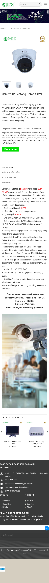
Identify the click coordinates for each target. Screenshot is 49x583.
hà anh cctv (33, 140)
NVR (3, 143)
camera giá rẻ (19, 135)
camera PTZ (10, 138)
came (23, 133)
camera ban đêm (38, 133)
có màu (43, 138)
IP (43, 140)
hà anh (26, 140)
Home (3, 28)
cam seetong (15, 133)
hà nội (40, 140)
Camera (13, 129)
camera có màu (7, 135)
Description (7, 167)
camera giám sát (30, 135)
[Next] (42, 56)
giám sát (20, 140)
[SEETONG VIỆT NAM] (8, 4)
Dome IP (26, 28)
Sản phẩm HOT (36, 129)
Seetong (9, 143)
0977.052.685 (28, 304)
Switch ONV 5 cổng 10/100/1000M (36, 442)
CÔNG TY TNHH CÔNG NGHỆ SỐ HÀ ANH (25, 294)
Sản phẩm (6, 504)
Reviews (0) (6, 183)
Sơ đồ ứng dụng (9, 177)
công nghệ (6, 140)
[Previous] (7, 56)
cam (8, 133)
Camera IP (14, 28)
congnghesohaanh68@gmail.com (27, 307)
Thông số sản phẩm (10, 172)
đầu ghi (13, 140)
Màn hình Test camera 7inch (12, 442)
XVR (14, 143)
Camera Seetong (21, 138)
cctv (38, 138)
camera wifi (32, 138)
